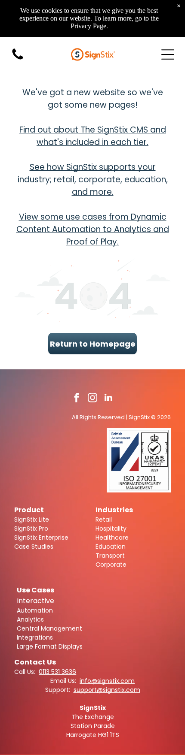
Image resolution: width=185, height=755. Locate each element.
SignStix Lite (31, 519)
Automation (35, 610)
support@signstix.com (107, 690)
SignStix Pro (31, 528)
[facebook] (76, 399)
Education (111, 546)
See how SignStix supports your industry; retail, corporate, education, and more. (93, 179)
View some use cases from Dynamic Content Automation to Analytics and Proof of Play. (92, 229)
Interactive (35, 601)
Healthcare (112, 537)
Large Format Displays (50, 646)
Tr (99, 555)
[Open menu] (167, 54)
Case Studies (33, 546)
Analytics (30, 619)
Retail (104, 519)
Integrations (35, 637)
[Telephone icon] (18, 59)
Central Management (49, 628)
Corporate (111, 564)
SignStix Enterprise (41, 537)
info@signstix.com (107, 680)
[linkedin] (108, 399)
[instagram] (92, 399)
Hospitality (111, 528)
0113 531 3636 (57, 671)
